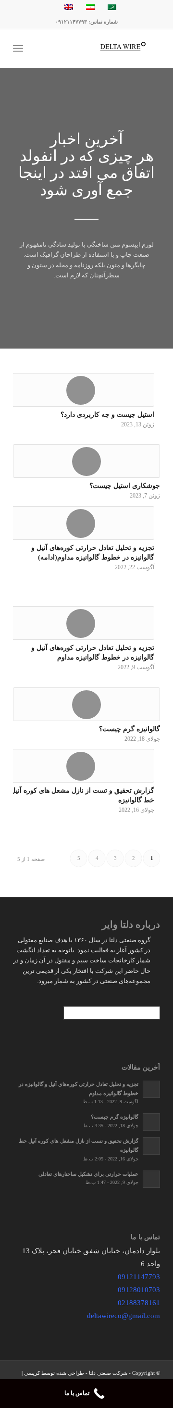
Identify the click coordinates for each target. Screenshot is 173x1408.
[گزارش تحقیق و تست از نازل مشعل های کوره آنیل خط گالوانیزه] (80, 766)
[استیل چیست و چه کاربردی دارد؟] (80, 390)
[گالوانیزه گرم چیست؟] (86, 704)
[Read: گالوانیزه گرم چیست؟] (151, 1122)
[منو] (20, 48)
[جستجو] (47, 48)
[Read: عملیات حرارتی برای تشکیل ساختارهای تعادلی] (151, 1179)
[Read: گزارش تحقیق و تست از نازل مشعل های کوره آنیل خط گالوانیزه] (151, 1146)
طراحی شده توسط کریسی (54, 1373)
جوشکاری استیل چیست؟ (124, 485)
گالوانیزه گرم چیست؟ (129, 729)
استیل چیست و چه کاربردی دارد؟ (107, 414)
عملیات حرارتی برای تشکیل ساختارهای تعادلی (88, 1174)
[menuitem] (47, 48)
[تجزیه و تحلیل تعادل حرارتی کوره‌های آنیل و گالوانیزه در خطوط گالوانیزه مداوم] (80, 623)
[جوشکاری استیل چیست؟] (86, 461)
